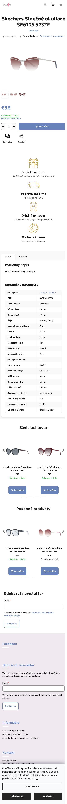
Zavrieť (32, 137)
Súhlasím (48, 796)
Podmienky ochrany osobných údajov (20, 738)
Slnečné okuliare (48, 292)
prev (3, 450)
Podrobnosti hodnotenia (52, 36)
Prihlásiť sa (11, 623)
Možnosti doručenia (11, 118)
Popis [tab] (8, 256)
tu (37, 778)
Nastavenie (32, 786)
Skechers (33, 31)
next (63, 450)
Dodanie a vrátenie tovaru (15, 734)
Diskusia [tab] (23, 256)
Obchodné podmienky (13, 730)
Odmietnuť (17, 796)
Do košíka (44, 126)
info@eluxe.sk (9, 760)
